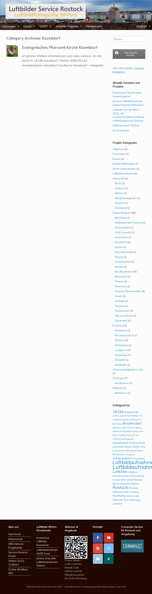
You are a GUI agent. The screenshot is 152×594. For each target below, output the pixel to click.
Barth (118, 183)
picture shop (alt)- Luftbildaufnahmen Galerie (47, 562)
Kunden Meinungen (124, 163)
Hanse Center (132, 446)
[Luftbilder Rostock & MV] (46, 11)
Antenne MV (131, 412)
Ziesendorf (121, 320)
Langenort (121, 350)
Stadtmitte (121, 364)
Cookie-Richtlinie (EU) (18, 571)
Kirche (116, 454)
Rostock (117, 325)
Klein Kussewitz (124, 251)
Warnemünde (132, 496)
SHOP (43, 26)
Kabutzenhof (131, 450)
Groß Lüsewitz (121, 130)
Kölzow (119, 256)
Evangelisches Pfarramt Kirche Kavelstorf (60, 47)
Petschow (120, 286)
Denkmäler (119, 153)
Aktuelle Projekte (67, 26)
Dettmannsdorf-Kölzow (126, 125)
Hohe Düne (121, 237)
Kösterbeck (121, 345)
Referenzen (94, 26)
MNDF (123, 480)
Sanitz (118, 296)
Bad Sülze (120, 217)
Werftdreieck (135, 500)
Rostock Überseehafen (128, 291)
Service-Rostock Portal (17, 554)
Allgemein (118, 149)
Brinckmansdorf (124, 335)
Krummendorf (122, 261)
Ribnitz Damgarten (125, 198)
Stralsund (120, 207)
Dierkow (120, 340)
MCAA (133, 476)
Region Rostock (121, 212)
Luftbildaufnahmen (123, 173)
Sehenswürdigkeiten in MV (128, 369)
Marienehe (121, 355)
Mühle (130, 480)
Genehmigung (126, 439)
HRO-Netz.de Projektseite (16, 545)
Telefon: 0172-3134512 (16, 562)
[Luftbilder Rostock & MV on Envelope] (98, 559)
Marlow (119, 193)
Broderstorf (132, 423)
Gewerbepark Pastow (125, 442)
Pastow (119, 281)
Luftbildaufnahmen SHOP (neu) (47, 551)
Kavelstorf (121, 242)
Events (116, 158)
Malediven (121, 392)
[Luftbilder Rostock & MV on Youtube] (109, 538)
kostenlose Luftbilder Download (43, 541)
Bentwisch (121, 330)
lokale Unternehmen (124, 168)
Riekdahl (120, 359)
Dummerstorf (122, 227)
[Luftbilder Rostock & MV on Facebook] (98, 538)
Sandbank (134, 492)
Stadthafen (119, 495)
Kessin (119, 247)
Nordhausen (122, 383)
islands (121, 450)
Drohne (116, 431)
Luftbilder (120, 472)
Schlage (119, 300)
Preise (27, 26)
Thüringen (118, 378)
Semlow (119, 202)
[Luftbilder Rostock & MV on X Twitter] (109, 548)
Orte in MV (119, 178)
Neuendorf (121, 276)
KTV (133, 458)
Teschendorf (122, 310)
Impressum (14, 534)
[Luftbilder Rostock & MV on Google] (98, 548)
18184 (118, 411)
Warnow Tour (121, 499)
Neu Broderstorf (124, 271)
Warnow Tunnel (124, 315)
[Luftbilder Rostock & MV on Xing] (109, 559)
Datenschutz (15, 539)
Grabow (119, 188)
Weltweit (118, 387)
